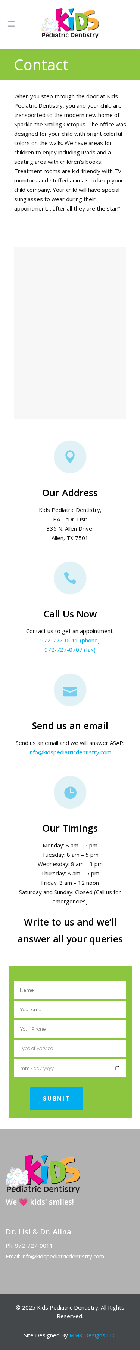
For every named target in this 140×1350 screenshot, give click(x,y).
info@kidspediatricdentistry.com (70, 752)
